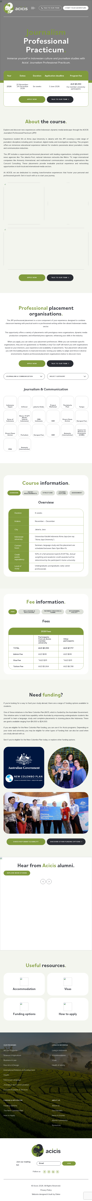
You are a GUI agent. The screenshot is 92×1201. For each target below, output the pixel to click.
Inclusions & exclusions (29, 611)
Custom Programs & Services (16, 1090)
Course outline (62, 492)
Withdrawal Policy (74, 611)
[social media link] (44, 1171)
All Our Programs (10, 1050)
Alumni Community (59, 1120)
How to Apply (9, 1115)
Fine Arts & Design (11, 1065)
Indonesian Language (12, 1080)
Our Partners (57, 1110)
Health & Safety (58, 1065)
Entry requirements (30, 492)
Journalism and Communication (16, 1085)
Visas (54, 1060)
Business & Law (10, 1060)
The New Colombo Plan (13, 1110)
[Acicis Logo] (16, 8)
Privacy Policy (46, 1190)
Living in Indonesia (59, 1050)
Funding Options (10, 1105)
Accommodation (59, 1055)
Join (69, 1163)
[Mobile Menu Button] (33, 8)
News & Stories (58, 1115)
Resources (56, 1125)
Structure (48, 493)
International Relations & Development (19, 1070)
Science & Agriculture (12, 1055)
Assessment (77, 493)
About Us (56, 1105)
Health (6, 1075)
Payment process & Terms (52, 611)
